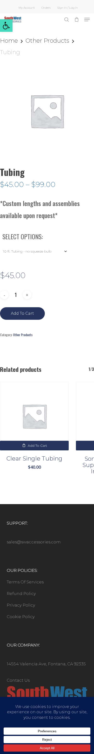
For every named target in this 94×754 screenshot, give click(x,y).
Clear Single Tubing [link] (34, 458)
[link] (6, 25)
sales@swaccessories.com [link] (34, 542)
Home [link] (9, 40)
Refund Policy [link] (21, 593)
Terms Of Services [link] (25, 582)
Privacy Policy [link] (21, 605)
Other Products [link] (47, 40)
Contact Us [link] (18, 680)
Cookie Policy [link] (21, 616)
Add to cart (22, 313)
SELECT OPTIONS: (22, 236)
